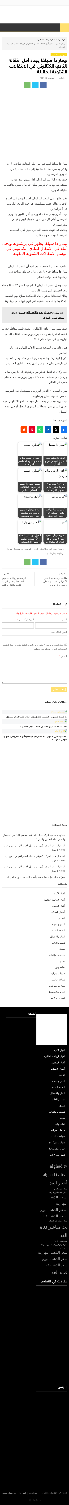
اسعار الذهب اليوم (53, 1210)
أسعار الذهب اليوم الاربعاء (58, 1192)
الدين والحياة (58, 924)
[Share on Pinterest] (32, 429)
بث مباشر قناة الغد (53, 1231)
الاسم (63, 619)
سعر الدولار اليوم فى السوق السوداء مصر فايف (54, 1246)
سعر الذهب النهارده (52, 1252)
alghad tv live (55, 1174)
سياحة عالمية (58, 979)
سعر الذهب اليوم (54, 1259)
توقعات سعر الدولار (60, 1241)
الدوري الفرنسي (31, 549)
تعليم (62, 961)
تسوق (62, 949)
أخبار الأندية (59, 893)
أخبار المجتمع (58, 906)
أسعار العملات (58, 912)
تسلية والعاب (58, 942)
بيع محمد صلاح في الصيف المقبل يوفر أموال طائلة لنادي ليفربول (36, 717)
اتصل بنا (22, 1493)
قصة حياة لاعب (57, 998)
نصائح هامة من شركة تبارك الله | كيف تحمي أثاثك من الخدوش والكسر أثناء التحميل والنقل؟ (34, 837)
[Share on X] (56, 429)
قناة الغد (59, 1272)
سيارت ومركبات (57, 986)
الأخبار (62, 918)
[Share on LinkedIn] (48, 429)
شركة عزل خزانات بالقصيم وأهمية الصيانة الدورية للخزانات (35, 877)
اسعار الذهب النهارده (57, 1200)
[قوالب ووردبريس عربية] (30, 1500)
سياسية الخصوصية (9, 1493)
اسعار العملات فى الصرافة (57, 1221)
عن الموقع (33, 1493)
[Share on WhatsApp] (40, 429)
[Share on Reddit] (24, 429)
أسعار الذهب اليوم (60, 1189)
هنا (54, 420)
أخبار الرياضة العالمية (46, 39)
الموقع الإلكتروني (59, 632)
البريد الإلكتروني (25, 619)
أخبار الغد (58, 1182)
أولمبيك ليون (58, 549)
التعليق (63, 656)
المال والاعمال (57, 936)
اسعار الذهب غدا (55, 1216)
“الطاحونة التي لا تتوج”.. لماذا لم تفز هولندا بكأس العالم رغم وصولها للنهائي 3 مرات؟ (35, 738)
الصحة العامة (58, 930)
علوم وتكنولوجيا (57, 992)
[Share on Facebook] (64, 429)
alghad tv (58, 1166)
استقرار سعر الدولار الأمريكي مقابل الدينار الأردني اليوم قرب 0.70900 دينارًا (34, 847)
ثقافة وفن (60, 967)
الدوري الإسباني (45, 549)
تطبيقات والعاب (57, 955)
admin (62, 78)
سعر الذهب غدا (56, 1265)
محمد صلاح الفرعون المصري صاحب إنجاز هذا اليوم (43, 726)
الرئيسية (61, 39)
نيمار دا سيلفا (59, 271)
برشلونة (60, 553)
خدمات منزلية (58, 973)
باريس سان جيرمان (14, 549)
